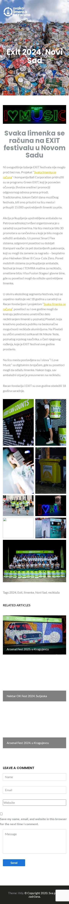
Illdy (20, 893)
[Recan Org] (17, 11)
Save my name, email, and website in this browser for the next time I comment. (33, 821)
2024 (12, 592)
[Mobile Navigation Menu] (64, 11)
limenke (29, 592)
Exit (20, 592)
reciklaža (54, 592)
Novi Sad (41, 592)
